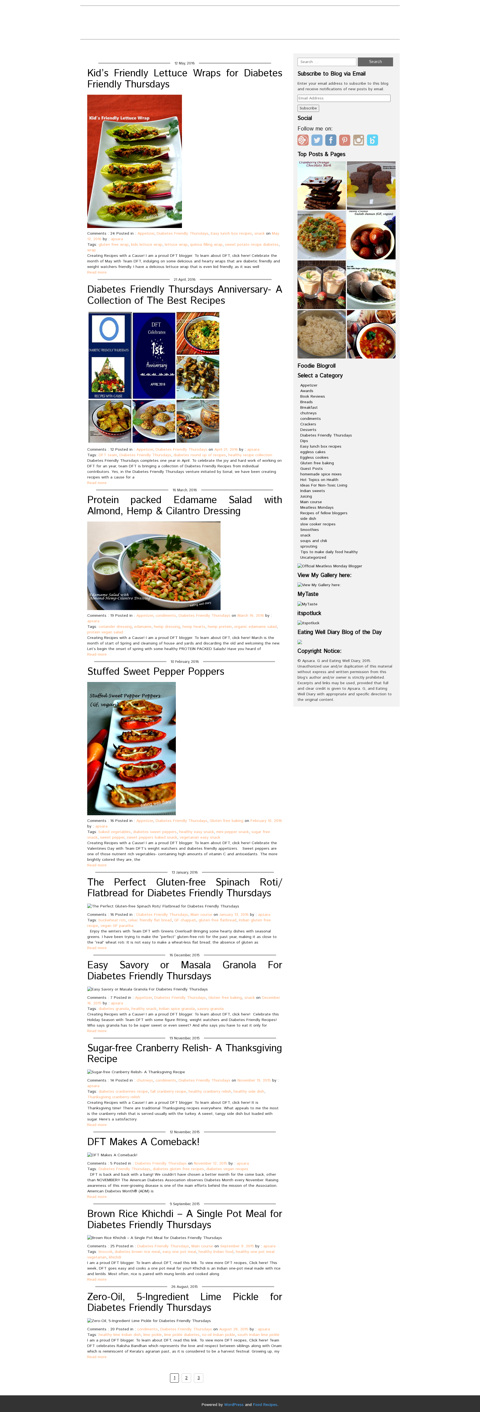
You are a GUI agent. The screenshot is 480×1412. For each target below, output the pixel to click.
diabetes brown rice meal (137, 1252)
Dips (304, 441)
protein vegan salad (105, 632)
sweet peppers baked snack (152, 837)
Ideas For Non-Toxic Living (323, 485)
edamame (142, 626)
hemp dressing (167, 626)
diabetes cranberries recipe (123, 1091)
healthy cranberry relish (210, 1091)
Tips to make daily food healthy (329, 552)
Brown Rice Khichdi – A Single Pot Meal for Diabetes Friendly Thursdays (184, 1220)
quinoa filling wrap (206, 244)
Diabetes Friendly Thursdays (182, 233)
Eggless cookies (314, 457)
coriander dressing (115, 626)
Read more (97, 272)
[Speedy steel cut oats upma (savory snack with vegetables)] (322, 235)
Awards (306, 391)
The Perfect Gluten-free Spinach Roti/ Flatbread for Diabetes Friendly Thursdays (184, 888)
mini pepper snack (232, 832)
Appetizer (146, 233)
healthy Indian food (216, 1252)
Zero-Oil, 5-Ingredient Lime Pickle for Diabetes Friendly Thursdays (184, 1303)
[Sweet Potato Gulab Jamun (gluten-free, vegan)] (371, 235)
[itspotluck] (308, 623)
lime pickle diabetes (181, 1335)
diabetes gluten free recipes (178, 1169)
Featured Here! (185, 23)
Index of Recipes (186, 32)
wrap (91, 250)
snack (259, 233)
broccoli (105, 1252)
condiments (166, 615)
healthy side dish (249, 1091)
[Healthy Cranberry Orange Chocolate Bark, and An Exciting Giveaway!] (322, 185)
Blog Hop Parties (213, 14)
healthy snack (143, 1009)
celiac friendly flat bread (150, 920)
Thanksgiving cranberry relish (113, 1097)
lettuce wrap (176, 244)
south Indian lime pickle (258, 1335)
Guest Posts (311, 468)
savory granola (210, 1009)
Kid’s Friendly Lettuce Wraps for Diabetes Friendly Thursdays (184, 79)
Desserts (308, 430)
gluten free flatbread (217, 920)
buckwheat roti (112, 920)
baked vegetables (115, 832)
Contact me (261, 14)
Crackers (308, 424)
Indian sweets (312, 491)
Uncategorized (313, 557)
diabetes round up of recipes (200, 455)
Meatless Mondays (317, 507)
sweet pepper (112, 837)
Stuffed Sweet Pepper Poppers (155, 672)
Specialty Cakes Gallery (247, 32)
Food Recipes (265, 1405)
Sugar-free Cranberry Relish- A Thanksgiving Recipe (184, 1054)
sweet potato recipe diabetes (252, 244)
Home (297, 48)
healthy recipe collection (250, 455)
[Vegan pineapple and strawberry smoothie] (322, 284)
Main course (201, 914)
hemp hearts (193, 626)
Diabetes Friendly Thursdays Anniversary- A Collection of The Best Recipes (184, 295)
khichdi (115, 1257)
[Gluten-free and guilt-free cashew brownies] (371, 185)
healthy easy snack (196, 832)
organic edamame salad (255, 626)
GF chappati (185, 920)
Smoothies (309, 530)
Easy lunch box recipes (231, 233)
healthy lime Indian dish (120, 1335)
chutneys (145, 1080)
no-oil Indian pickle (218, 1335)
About (173, 14)
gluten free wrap (114, 244)
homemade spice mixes (321, 474)
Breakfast (309, 407)
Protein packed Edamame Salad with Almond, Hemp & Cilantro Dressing (184, 506)
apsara (117, 239)
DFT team (108, 455)
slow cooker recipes (318, 524)
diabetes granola (114, 1009)
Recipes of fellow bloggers (324, 513)
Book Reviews (312, 396)
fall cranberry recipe (168, 1091)
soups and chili (313, 541)
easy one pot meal (179, 1252)
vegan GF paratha (117, 926)
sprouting (308, 546)
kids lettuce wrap (146, 244)
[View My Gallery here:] (319, 585)
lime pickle (152, 1335)
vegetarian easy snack (200, 837)
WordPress (234, 1405)
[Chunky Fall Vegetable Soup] (371, 334)
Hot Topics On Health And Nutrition (259, 23)
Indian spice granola (177, 1009)
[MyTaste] (308, 604)
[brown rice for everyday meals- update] (322, 334)
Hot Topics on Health (319, 480)
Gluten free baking (226, 821)
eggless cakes (313, 452)
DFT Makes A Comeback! (143, 1142)
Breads (306, 402)
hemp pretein (220, 626)
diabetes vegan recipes (227, 1169)
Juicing (306, 496)
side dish (308, 518)
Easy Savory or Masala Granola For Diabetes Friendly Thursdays (184, 971)
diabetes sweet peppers (155, 832)
